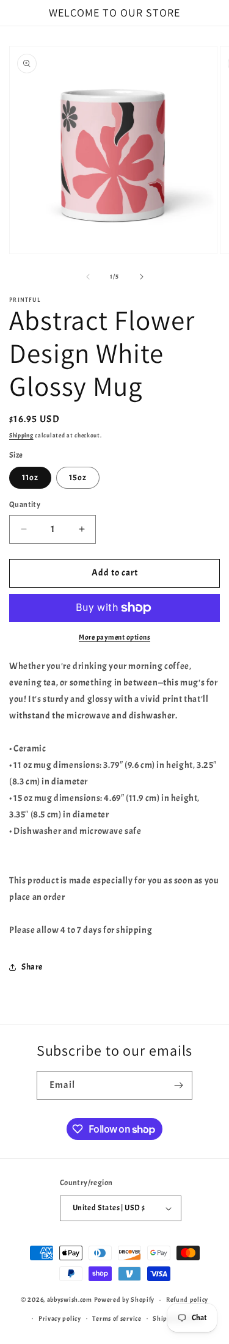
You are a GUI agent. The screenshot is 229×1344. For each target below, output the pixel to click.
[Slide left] (88, 276)
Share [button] (32, 967)
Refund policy (187, 1299)
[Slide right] (141, 276)
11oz (30, 477)
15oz (78, 477)
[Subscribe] (178, 1085)
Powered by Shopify (124, 1299)
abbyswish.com (69, 1299)
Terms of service (116, 1318)
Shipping (21, 435)
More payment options (114, 637)
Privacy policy (59, 1318)
